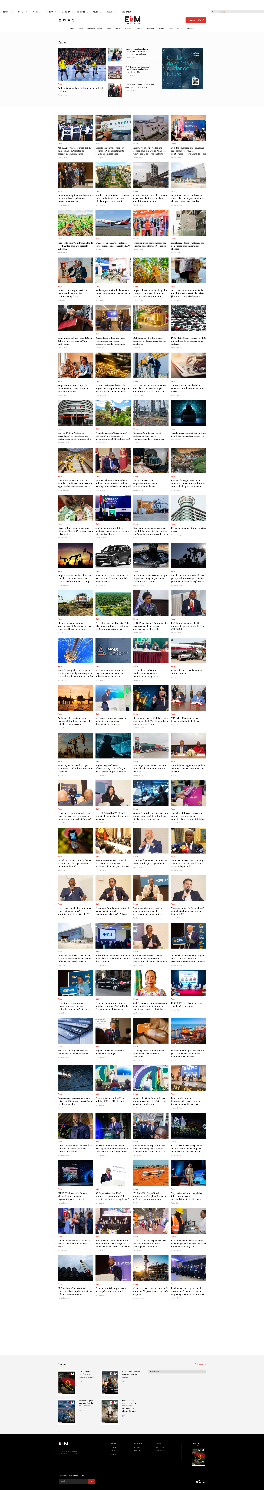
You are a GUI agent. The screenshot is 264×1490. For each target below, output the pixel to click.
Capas (158, 1443)
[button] (4, 5)
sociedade (138, 1443)
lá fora (137, 1447)
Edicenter (160, 1447)
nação (113, 1450)
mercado (114, 1454)
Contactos (160, 1450)
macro (113, 1447)
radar (113, 1443)
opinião (137, 1450)
